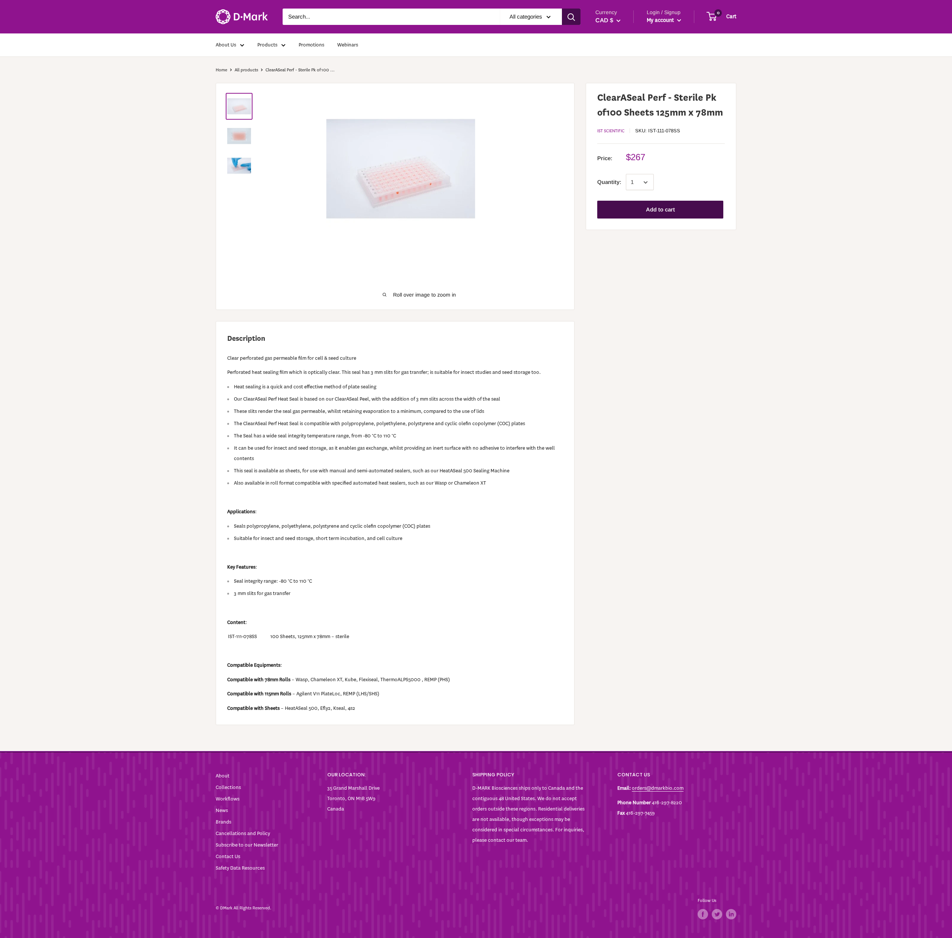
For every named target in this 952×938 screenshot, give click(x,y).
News (222, 810)
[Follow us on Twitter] (717, 914)
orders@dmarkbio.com (658, 788)
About (222, 775)
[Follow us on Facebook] (703, 914)
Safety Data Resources (240, 867)
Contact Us (228, 856)
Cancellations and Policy (243, 833)
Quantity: (609, 182)
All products (246, 70)
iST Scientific (610, 131)
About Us (226, 44)
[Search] (571, 17)
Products (267, 44)
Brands (223, 821)
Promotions (311, 44)
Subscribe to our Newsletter (247, 844)
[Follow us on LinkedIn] (731, 914)
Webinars (347, 44)
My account (661, 20)
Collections (228, 787)
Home (221, 70)
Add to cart (660, 210)
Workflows (227, 798)
